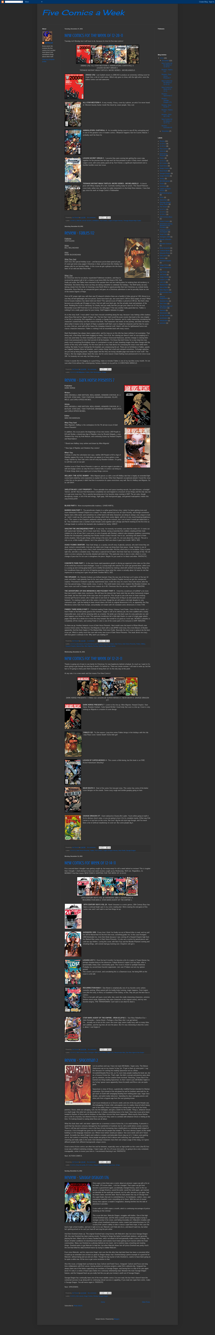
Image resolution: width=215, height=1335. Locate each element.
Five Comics (104, 220)
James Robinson (165, 267)
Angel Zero (163, 234)
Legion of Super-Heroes (115, 220)
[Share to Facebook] (107, 217)
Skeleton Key (102, 646)
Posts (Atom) (78, 1306)
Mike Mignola (89, 646)
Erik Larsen (79, 1296)
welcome (163, 323)
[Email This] (100, 217)
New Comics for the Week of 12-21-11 (93, 658)
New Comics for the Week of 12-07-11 (167, 121)
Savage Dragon (131, 850)
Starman (162, 310)
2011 (162, 58)
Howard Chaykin (71, 646)
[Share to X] (105, 217)
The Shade (163, 207)
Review (95, 646)
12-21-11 (73, 372)
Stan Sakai (163, 303)
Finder (138, 644)
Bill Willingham (80, 372)
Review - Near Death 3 (166, 106)
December (165, 60)
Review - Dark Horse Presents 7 (89, 380)
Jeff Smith (163, 274)
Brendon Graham (109, 644)
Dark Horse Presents (129, 644)
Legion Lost (110, 1052)
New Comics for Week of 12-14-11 (90, 862)
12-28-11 (73, 220)
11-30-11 (73, 1165)
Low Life (162, 282)
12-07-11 (163, 209)
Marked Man (80, 646)
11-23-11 (163, 144)
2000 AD (78, 220)
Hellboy (143, 644)
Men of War (163, 287)
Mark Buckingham (95, 372)
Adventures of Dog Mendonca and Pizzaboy (89, 644)
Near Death (121, 850)
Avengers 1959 (93, 1052)
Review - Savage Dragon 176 (87, 1177)
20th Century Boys (82, 1052)
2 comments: (91, 641)
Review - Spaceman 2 (81, 1060)
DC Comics (89, 1165)
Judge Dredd (164, 277)
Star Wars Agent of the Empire (135, 1052)
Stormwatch (164, 313)
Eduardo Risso (98, 1165)
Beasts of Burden (165, 239)
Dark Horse (118, 644)
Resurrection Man (119, 1052)
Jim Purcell (49, 43)
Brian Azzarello (80, 1165)
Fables (87, 372)
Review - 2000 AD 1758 (166, 115)
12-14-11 (73, 1052)
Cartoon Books (165, 251)
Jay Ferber (163, 272)
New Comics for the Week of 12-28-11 (94, 35)
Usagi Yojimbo (111, 646)
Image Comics (88, 1296)
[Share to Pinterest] (109, 217)
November (165, 131)
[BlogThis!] (102, 217)
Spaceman (111, 1165)
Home (103, 1302)
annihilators (95, 220)
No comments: (91, 217)
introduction (164, 320)
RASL (162, 197)
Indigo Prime (164, 265)
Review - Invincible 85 (167, 126)
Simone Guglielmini (163, 297)
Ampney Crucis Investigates (165, 231)
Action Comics (164, 221)
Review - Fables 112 (79, 232)
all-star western (87, 220)
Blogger (116, 1319)
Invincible (163, 186)
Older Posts (146, 1302)
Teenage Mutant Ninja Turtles (132, 220)
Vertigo (104, 372)
